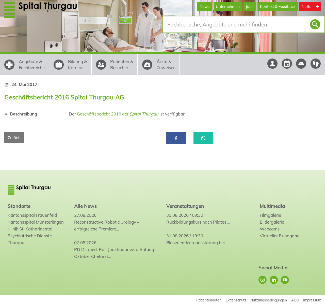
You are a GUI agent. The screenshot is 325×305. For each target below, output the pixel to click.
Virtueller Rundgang (280, 235)
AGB (295, 300)
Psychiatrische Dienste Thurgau (30, 239)
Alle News (85, 206)
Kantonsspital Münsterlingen (36, 222)
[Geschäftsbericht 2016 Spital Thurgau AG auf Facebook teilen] (176, 138)
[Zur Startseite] (49, 10)
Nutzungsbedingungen (268, 300)
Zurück (14, 137)
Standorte (19, 206)
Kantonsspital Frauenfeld (32, 215)
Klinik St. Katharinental (30, 228)
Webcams (270, 228)
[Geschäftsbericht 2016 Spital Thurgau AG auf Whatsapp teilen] (203, 138)
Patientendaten (208, 300)
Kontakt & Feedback (278, 6)
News (205, 6)
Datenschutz (236, 300)
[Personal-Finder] (272, 63)
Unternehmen (228, 6)
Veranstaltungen (185, 206)
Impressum (312, 300)
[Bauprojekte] (301, 63)
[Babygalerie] (315, 63)
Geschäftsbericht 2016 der (117, 114)
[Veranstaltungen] (287, 63)
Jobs (250, 6)
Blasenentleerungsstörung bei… (197, 242)
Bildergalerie (272, 222)
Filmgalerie (270, 215)
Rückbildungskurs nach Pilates (196, 222)
